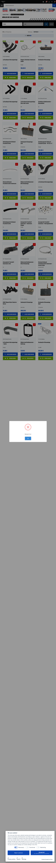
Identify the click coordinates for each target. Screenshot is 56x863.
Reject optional (18, 853)
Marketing (43, 847)
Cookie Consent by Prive (47, 859)
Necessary (21, 847)
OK (28, 438)
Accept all (41, 853)
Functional (32, 847)
